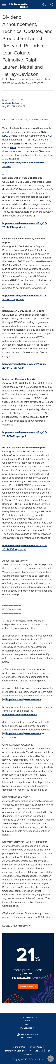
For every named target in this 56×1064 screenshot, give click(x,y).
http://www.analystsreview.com (23, 699)
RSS (49, 1050)
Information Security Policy (18, 1050)
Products (27, 1020)
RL (33, 139)
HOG (13, 147)
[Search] (52, 4)
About (27, 1024)
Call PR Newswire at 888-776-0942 (28, 1036)
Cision (33, 1059)
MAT (16, 143)
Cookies (28, 1054)
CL (49, 136)
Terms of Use (18, 1046)
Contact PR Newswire (28, 1017)
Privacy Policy (35, 1046)
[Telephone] (44, 4)
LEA (4, 136)
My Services (26, 1027)
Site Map (39, 1050)
